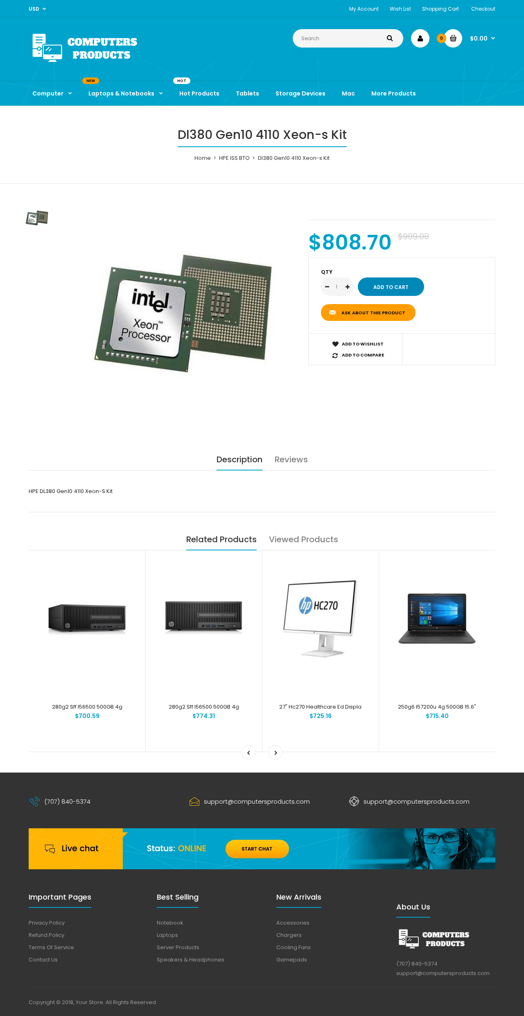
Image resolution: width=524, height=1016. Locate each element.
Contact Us (43, 960)
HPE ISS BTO (234, 158)
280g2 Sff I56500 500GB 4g (87, 707)
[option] (183, 317)
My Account (364, 8)
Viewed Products (303, 539)
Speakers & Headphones (190, 960)
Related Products (221, 539)
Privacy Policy (47, 923)
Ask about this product (373, 312)
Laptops (167, 935)
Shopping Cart (440, 8)
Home (202, 158)
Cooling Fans (293, 947)
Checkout (483, 8)
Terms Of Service (51, 947)
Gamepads (291, 960)
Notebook (170, 923)
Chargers (289, 935)
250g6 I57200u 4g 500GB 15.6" (437, 707)
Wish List (400, 8)
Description (239, 459)
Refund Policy (46, 935)
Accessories (292, 923)
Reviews (291, 459)
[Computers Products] (102, 64)
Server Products (178, 947)
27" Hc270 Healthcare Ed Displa (320, 707)
